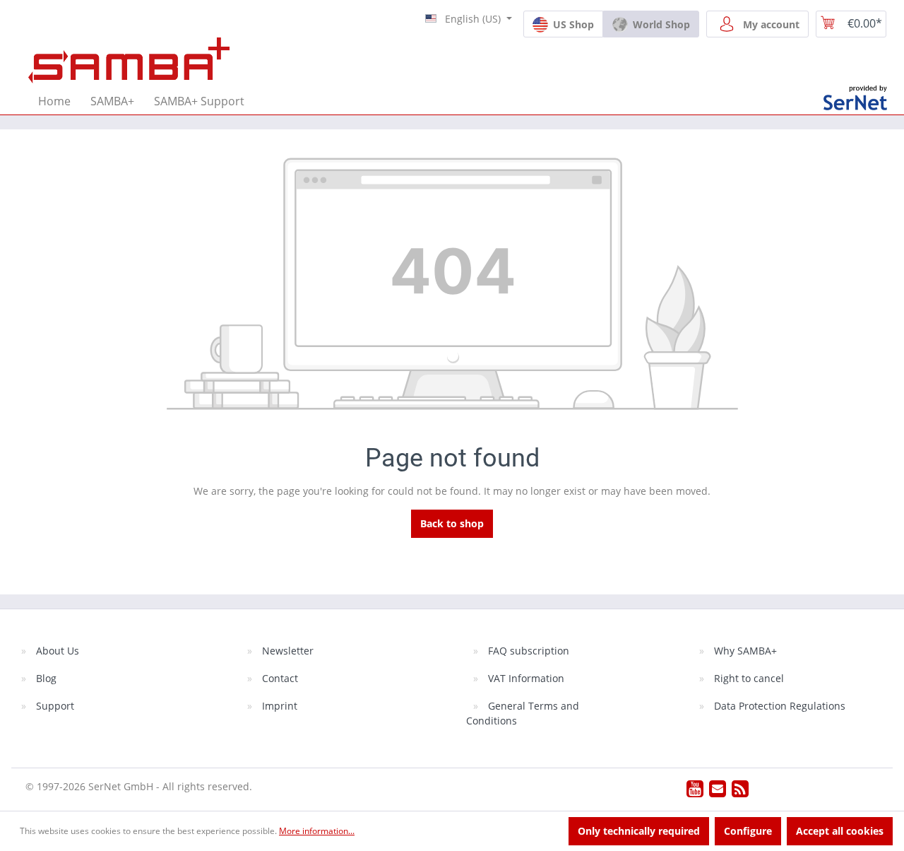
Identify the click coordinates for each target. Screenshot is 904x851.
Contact (278, 678)
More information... (317, 831)
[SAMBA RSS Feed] (740, 792)
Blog (44, 678)
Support (53, 705)
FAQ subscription (527, 650)
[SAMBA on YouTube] (694, 792)
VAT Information (524, 678)
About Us (56, 650)
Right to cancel (747, 678)
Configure (748, 831)
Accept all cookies (840, 831)
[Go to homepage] (129, 59)
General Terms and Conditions (522, 713)
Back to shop (452, 523)
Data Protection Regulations (778, 705)
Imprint (278, 705)
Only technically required (639, 831)
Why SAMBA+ (744, 650)
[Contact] (717, 792)
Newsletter (286, 650)
